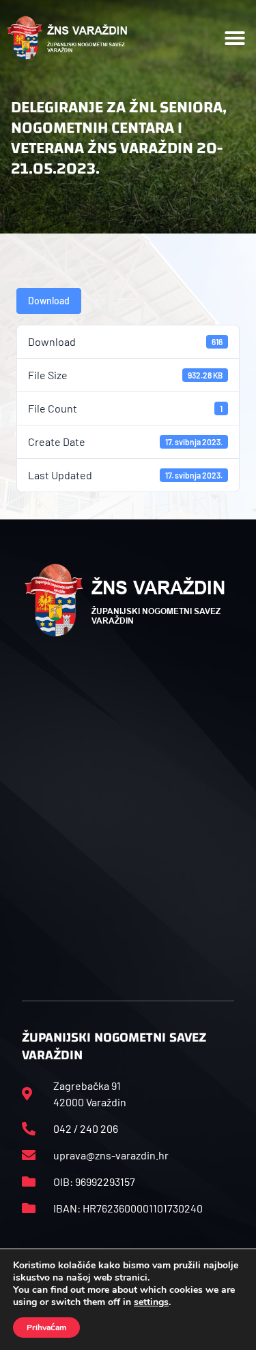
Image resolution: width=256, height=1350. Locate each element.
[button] (234, 38)
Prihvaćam (46, 1327)
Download (49, 300)
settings (151, 1302)
